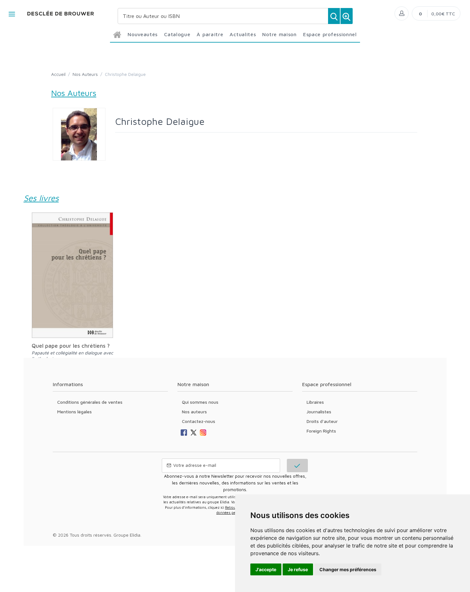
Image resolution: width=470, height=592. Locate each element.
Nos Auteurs (85, 74)
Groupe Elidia (127, 535)
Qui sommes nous (200, 402)
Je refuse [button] (298, 569)
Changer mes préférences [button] (347, 569)
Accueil (58, 74)
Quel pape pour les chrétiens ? (71, 346)
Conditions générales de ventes (89, 402)
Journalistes (319, 411)
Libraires (315, 402)
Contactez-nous (198, 421)
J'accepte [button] (265, 569)
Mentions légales (74, 411)
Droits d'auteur (322, 421)
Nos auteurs (194, 411)
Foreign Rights (321, 431)
